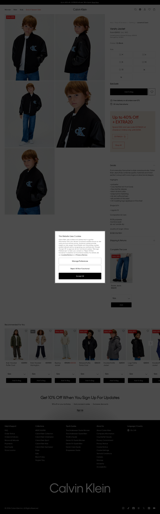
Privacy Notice (81, 255)
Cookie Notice (67, 255)
